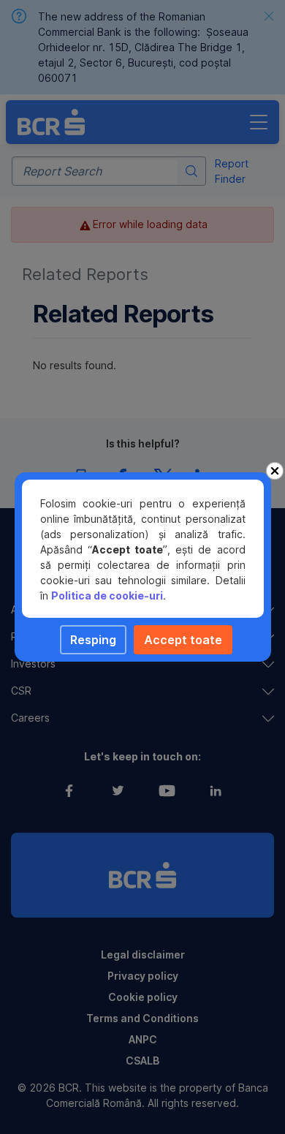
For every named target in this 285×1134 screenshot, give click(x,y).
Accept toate (183, 639)
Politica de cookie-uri (107, 595)
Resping (93, 639)
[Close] (275, 471)
